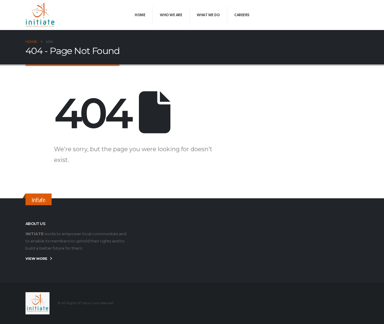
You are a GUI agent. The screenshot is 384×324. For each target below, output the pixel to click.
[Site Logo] (41, 15)
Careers (241, 14)
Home (140, 14)
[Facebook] (324, 15)
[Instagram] (354, 15)
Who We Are (171, 14)
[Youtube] (344, 15)
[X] (334, 15)
